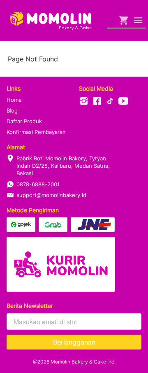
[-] (84, 101)
